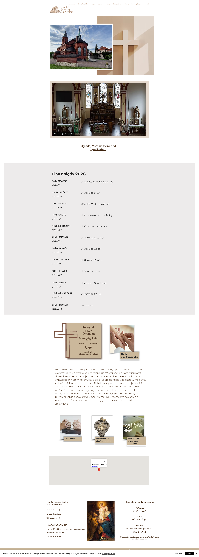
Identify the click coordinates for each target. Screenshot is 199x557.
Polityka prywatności (108, 554)
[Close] (196, 553)
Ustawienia (178, 554)
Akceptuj (189, 554)
